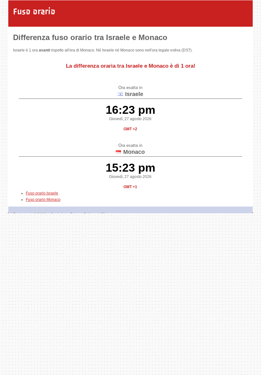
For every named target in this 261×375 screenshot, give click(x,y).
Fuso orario (34, 11)
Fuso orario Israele (42, 193)
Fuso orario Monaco (43, 199)
